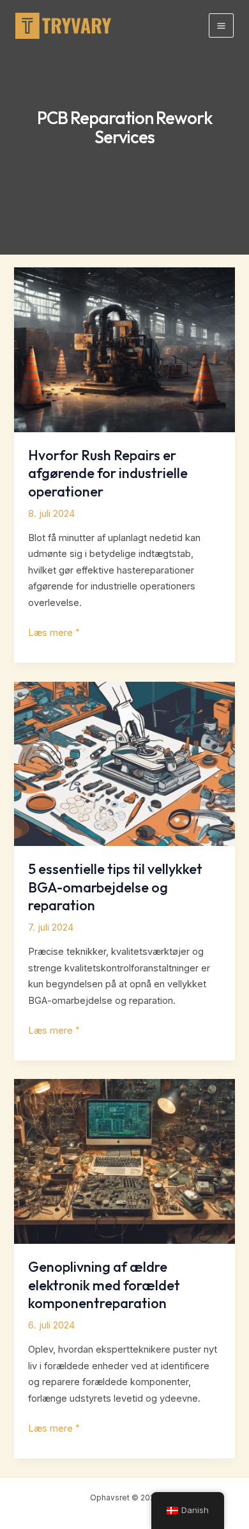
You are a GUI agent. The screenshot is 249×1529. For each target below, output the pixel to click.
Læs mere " (54, 634)
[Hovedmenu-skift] (221, 25)
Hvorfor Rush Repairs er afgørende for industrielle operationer (108, 473)
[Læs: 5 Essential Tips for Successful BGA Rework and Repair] (124, 763)
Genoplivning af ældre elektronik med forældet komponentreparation (104, 1285)
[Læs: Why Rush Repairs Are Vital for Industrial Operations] (124, 349)
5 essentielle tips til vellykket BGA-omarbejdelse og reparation (115, 887)
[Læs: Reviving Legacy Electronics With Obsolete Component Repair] (124, 1161)
